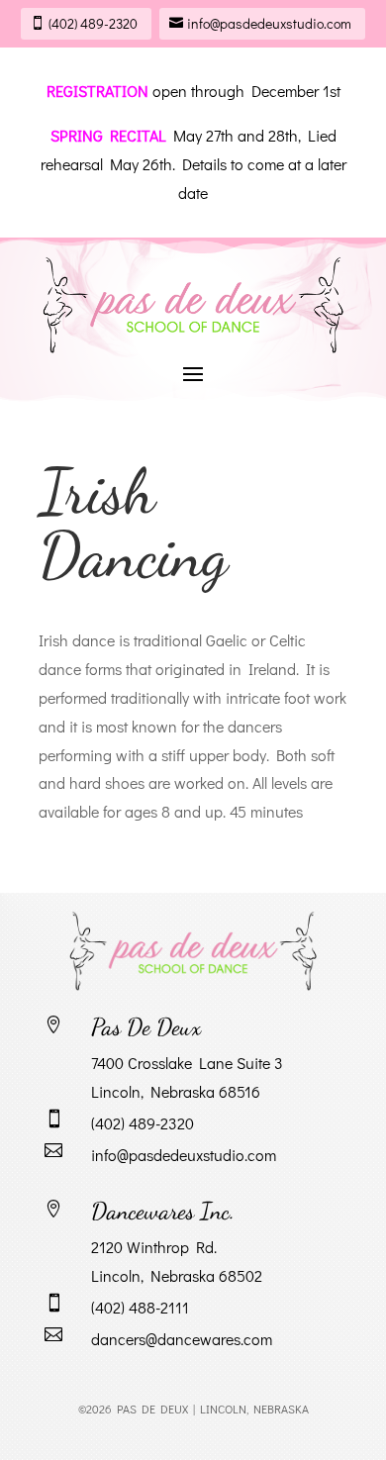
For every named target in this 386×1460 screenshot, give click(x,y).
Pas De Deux (146, 1027)
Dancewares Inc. (163, 1211)
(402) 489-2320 (93, 23)
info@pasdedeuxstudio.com (269, 23)
